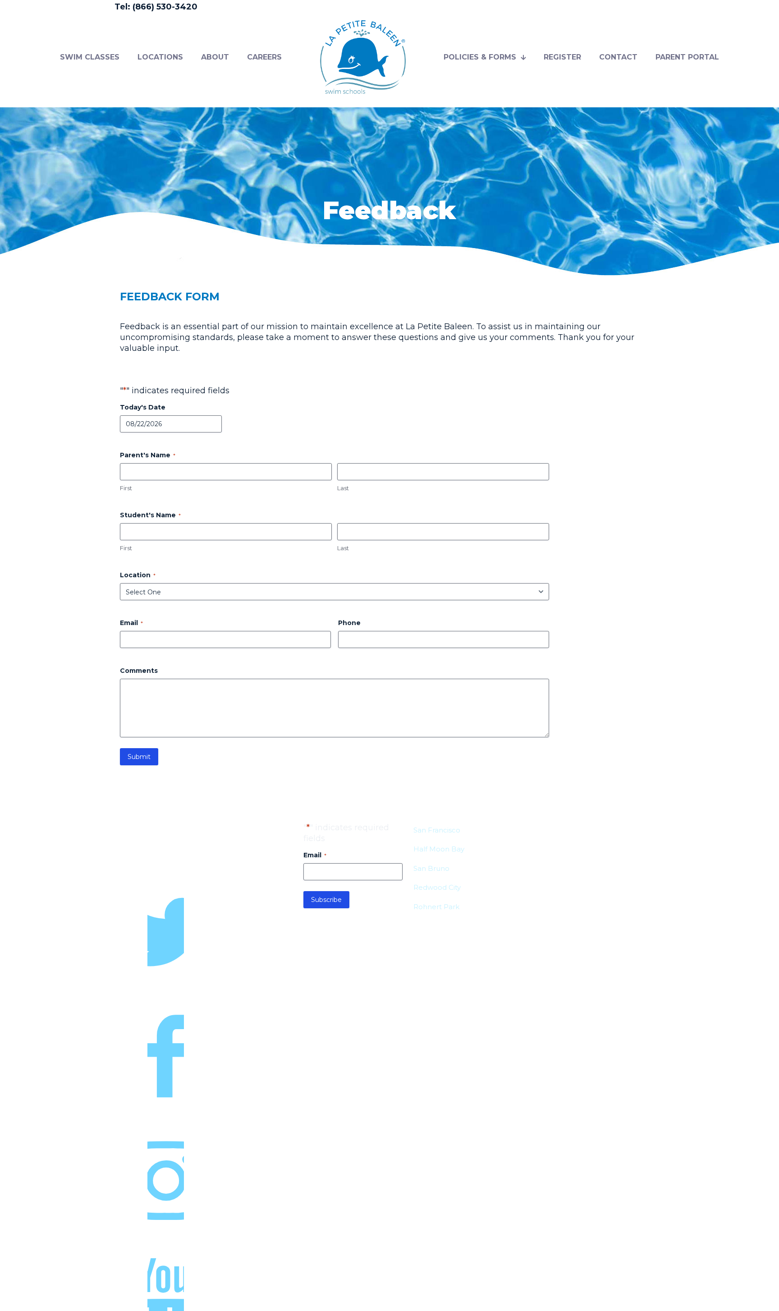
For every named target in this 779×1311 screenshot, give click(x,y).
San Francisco (436, 830)
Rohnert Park (436, 906)
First (126, 488)
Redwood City (437, 887)
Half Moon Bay (438, 849)
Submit (139, 757)
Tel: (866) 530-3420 (156, 7)
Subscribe (326, 900)
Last (343, 488)
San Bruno (431, 868)
